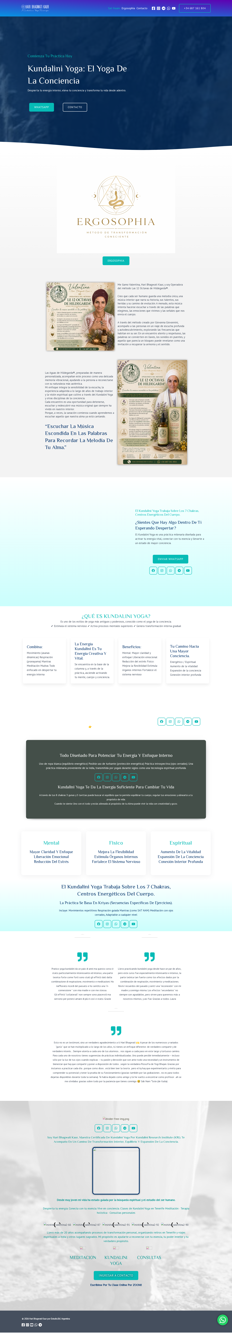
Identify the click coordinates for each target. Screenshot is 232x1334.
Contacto (142, 8)
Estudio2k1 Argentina (60, 1318)
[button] (195, 8)
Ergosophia (128, 8)
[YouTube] (174, 8)
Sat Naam (114, 8)
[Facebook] (153, 8)
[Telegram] (163, 8)
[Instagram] (158, 8)
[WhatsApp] (169, 8)
